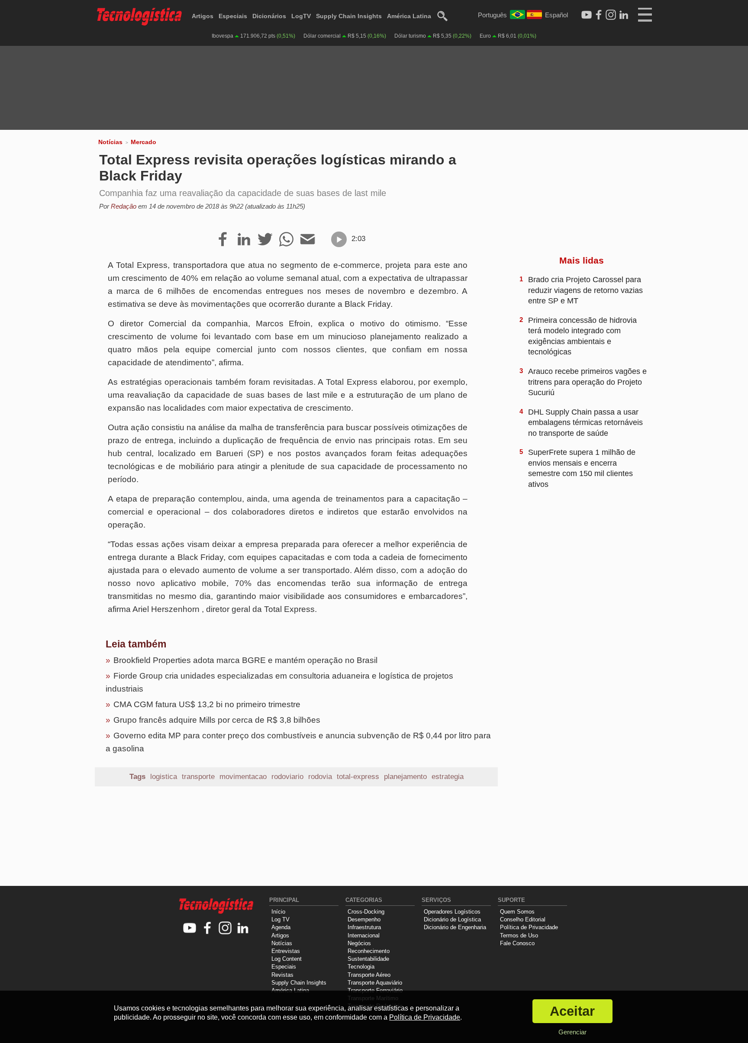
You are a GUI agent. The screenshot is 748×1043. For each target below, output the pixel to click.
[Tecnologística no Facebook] (207, 928)
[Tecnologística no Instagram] (225, 928)
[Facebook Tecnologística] (598, 15)
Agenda (280, 927)
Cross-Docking (366, 911)
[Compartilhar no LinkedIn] (243, 240)
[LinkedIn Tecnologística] (624, 15)
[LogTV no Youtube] (189, 928)
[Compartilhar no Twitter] (265, 240)
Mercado (143, 141)
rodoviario (287, 777)
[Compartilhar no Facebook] (222, 240)
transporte (198, 777)
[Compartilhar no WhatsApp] (286, 240)
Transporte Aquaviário (375, 982)
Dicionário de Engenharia (455, 927)
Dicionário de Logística (452, 919)
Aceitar (572, 1011)
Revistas (282, 975)
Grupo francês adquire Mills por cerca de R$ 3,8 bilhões (216, 719)
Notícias (110, 141)
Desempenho (364, 919)
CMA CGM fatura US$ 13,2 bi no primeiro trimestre (206, 704)
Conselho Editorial (522, 919)
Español (556, 15)
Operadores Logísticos (452, 911)
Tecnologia (361, 966)
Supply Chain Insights (349, 16)
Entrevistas (285, 951)
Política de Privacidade (529, 927)
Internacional (364, 935)
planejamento (405, 777)
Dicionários (269, 16)
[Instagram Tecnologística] (611, 15)
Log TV (280, 919)
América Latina (409, 16)
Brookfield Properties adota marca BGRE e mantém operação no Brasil (245, 660)
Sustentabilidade (368, 959)
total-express (358, 777)
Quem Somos (517, 911)
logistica (163, 777)
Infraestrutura (364, 927)
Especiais (233, 16)
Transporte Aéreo (369, 975)
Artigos (202, 16)
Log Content (286, 959)
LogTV (301, 16)
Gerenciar (572, 1032)
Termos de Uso (519, 935)
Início (278, 911)
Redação (123, 206)
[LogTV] (586, 15)
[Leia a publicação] (339, 239)
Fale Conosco (517, 943)
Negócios (359, 943)
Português (492, 15)
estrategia (448, 777)
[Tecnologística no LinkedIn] (243, 928)
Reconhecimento (369, 951)
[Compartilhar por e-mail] (307, 240)
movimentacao (243, 777)
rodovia (320, 777)
